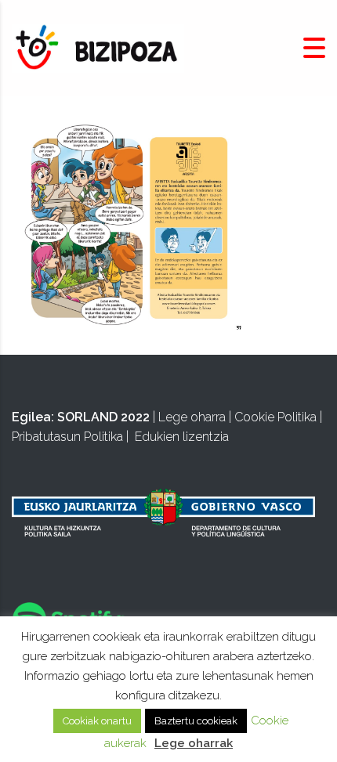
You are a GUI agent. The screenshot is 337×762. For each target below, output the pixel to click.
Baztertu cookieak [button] (195, 721)
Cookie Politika (275, 417)
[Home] (98, 47)
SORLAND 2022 (103, 417)
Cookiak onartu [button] (97, 721)
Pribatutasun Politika (67, 436)
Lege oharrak (193, 743)
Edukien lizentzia (182, 436)
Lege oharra (192, 417)
